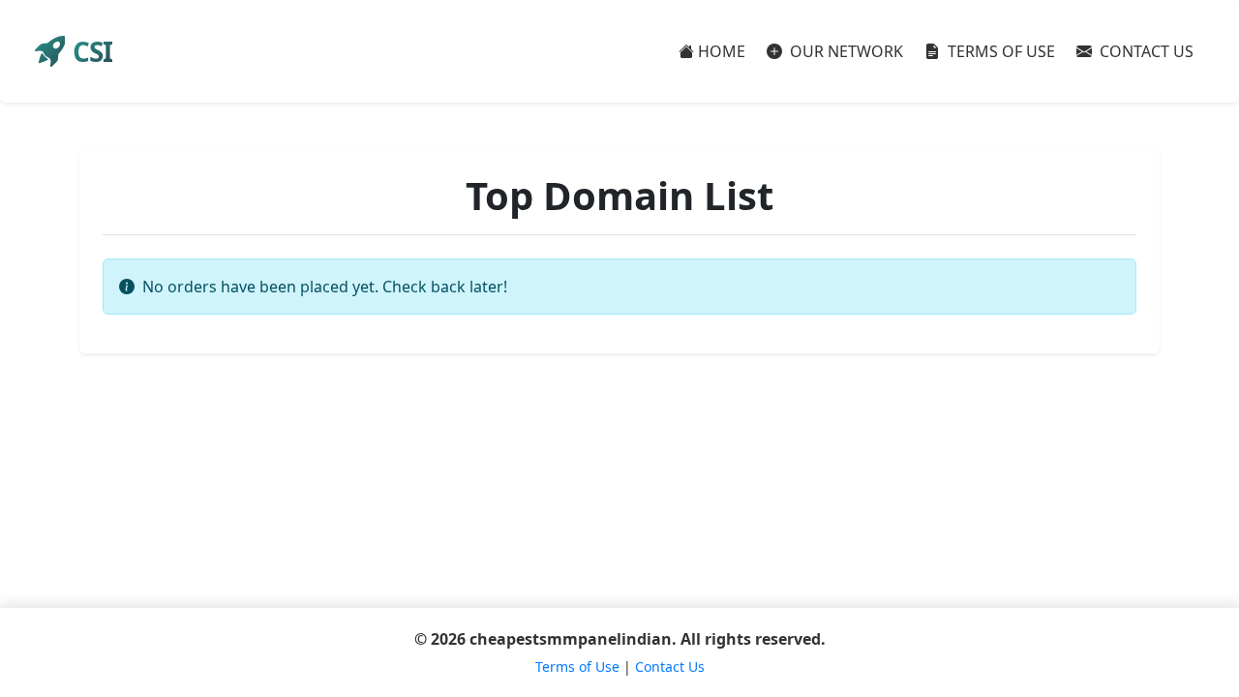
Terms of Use (577, 666)
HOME (721, 51)
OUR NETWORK (844, 51)
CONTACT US (1145, 51)
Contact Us (670, 666)
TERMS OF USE (999, 51)
